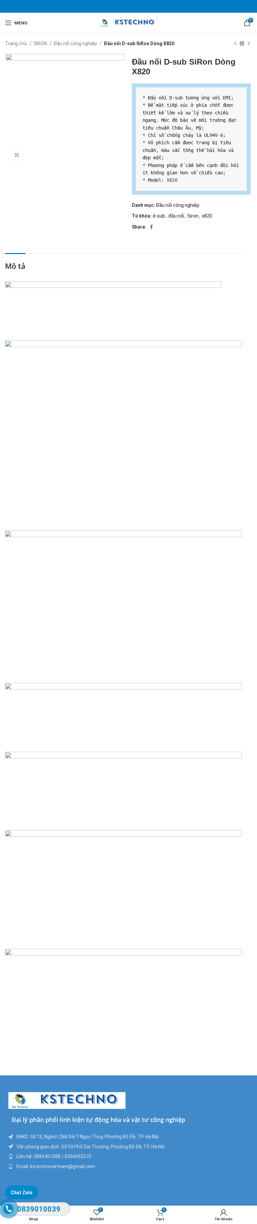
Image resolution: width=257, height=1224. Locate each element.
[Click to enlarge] (16, 155)
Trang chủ (16, 43)
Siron (192, 216)
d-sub (159, 216)
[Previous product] (235, 43)
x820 (207, 216)
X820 (172, 180)
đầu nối (176, 216)
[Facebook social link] (151, 227)
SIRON (40, 43)
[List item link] (128, 1156)
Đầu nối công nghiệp (76, 43)
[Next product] (248, 43)
